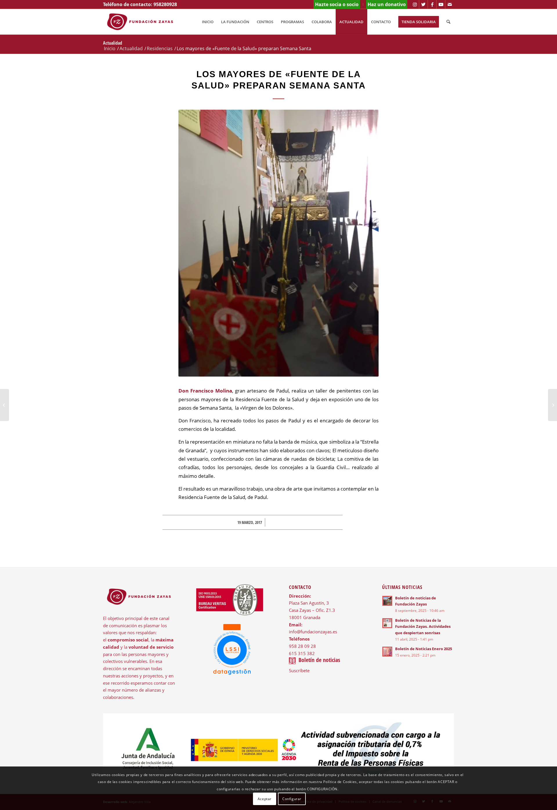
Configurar (291, 798)
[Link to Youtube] (441, 4)
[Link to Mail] (449, 4)
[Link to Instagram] (414, 4)
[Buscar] (448, 22)
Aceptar (265, 798)
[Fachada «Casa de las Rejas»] (4, 405)
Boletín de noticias (319, 660)
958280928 (165, 4)
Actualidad (112, 43)
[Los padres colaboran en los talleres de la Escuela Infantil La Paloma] (552, 405)
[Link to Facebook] (432, 4)
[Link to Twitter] (423, 4)
